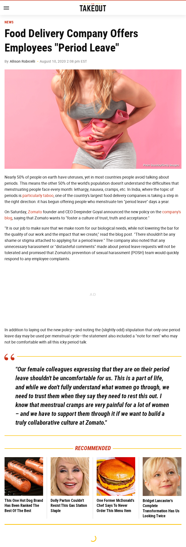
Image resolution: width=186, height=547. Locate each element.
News (9, 22)
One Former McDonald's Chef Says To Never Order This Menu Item (115, 505)
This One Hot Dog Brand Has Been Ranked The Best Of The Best (24, 505)
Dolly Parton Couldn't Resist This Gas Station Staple (69, 505)
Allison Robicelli (22, 61)
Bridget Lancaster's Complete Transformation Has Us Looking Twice (161, 508)
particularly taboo (38, 195)
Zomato (35, 211)
